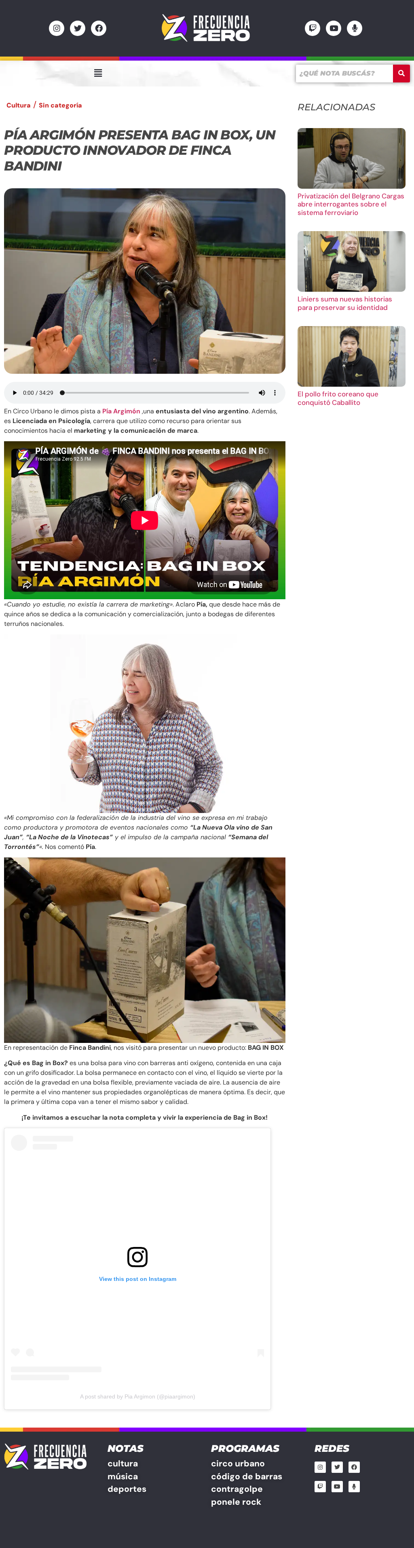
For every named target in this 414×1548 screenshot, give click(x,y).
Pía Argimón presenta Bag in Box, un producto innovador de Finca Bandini (139, 150)
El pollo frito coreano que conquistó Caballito (338, 398)
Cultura (18, 105)
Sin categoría (60, 105)
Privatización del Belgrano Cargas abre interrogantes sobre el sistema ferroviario (351, 204)
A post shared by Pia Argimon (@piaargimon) (137, 1396)
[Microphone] (354, 28)
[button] (98, 73)
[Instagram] (56, 28)
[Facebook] (98, 28)
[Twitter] (77, 28)
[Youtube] (333, 28)
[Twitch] (312, 28)
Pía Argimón (121, 411)
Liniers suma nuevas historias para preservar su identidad (345, 303)
